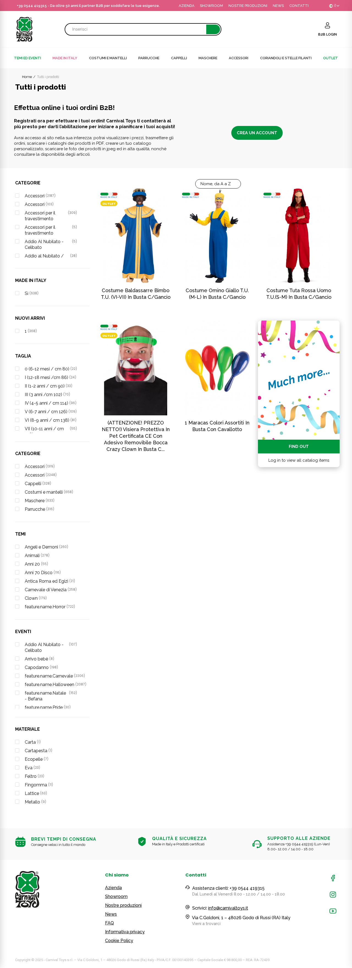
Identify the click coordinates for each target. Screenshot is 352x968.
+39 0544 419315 (32, 6)
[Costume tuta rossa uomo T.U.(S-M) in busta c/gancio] (299, 236)
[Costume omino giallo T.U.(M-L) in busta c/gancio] (217, 236)
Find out (299, 446)
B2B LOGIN (327, 34)
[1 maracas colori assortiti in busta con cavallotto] (217, 368)
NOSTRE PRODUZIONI (248, 6)
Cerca (213, 29)
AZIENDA (186, 6)
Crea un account (257, 132)
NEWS (278, 6)
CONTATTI (299, 6)
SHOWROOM (211, 6)
